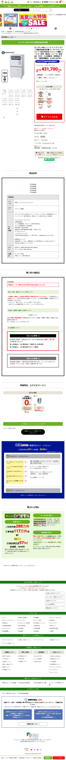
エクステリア (53, 623)
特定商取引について (56, 664)
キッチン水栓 (37, 620)
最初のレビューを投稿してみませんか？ (33, 432)
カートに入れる (50, 117)
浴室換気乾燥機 (7, 625)
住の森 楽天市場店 (23, 682)
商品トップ (4, 757)
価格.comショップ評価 (9, 682)
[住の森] (8, 2)
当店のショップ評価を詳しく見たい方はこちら (32, 495)
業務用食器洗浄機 (46, 148)
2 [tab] (29, 29)
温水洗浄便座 (22, 625)
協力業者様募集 (23, 693)
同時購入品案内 (13, 757)
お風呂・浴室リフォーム (25, 639)
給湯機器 (36, 617)
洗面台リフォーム (54, 639)
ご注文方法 (6, 658)
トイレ (4, 617)
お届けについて (50, 600)
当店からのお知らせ (56, 656)
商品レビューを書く (39, 130)
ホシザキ (54, 148)
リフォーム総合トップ (8, 643)
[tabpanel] (33, 19)
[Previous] (10, 28)
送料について (16, 321)
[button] (33, 735)
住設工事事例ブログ (40, 682)
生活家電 (21, 628)
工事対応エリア (23, 656)
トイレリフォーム (39, 639)
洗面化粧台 (37, 625)
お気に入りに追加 (40, 153)
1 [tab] (27, 29)
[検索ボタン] (51, 10)
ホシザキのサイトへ (47, 143)
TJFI (10, 490)
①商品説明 (22, 757)
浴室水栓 (52, 620)
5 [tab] (36, 29)
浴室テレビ (53, 625)
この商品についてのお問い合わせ (55, 153)
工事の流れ (21, 658)
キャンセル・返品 (42, 81)
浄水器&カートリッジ (39, 623)
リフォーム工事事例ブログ (57, 682)
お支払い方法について (52, 593)
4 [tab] (34, 29)
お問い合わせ (38, 661)
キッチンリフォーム (8, 639)
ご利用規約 (53, 661)
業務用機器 (5, 37)
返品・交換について (8, 664)
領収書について (7, 669)
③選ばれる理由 (37, 757)
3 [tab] (32, 29)
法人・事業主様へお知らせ (9, 693)
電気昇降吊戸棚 (54, 628)
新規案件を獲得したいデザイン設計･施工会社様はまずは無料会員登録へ (48, 714)
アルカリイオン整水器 (24, 623)
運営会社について (51, 608)
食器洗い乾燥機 (22, 617)
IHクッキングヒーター (8, 620)
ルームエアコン (7, 628)
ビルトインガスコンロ (55, 617)
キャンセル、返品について (53, 597)
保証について (6, 667)
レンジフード (22, 620)
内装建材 (21, 631)
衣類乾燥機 (37, 628)
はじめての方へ (39, 656)
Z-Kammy (12, 456)
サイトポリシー (55, 669)
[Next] (55, 28)
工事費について (23, 661)
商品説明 (47, 757)
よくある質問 (50, 604)
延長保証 (36, 631)
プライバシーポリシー (56, 667)
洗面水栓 (5, 623)
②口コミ (29, 757)
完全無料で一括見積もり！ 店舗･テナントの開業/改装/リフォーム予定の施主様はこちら (18, 714)
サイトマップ (54, 672)
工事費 (51, 631)
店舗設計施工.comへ (33, 724)
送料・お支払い (7, 656)
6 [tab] (39, 29)
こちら (32, 304)
